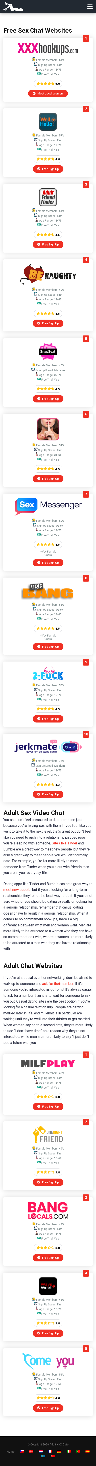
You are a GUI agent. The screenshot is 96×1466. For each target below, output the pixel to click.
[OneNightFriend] (48, 1142)
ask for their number (57, 984)
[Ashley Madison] (48, 439)
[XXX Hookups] (48, 54)
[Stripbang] (48, 599)
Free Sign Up (50, 169)
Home (11, 1451)
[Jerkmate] (48, 755)
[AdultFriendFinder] (48, 205)
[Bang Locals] (48, 1218)
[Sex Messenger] (48, 515)
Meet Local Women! (50, 93)
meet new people (17, 890)
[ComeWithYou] (48, 1368)
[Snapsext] (48, 359)
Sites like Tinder (64, 843)
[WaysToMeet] (48, 1294)
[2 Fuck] (48, 679)
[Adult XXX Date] (13, 6)
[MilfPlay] (48, 1067)
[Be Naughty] (48, 284)
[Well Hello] (48, 129)
